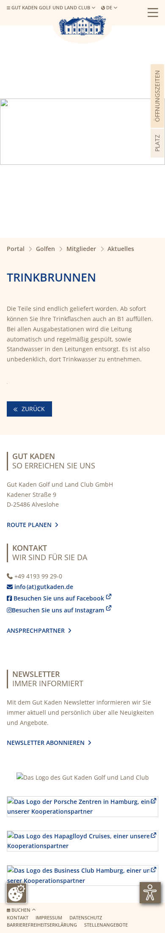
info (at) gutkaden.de (42, 587)
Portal (16, 249)
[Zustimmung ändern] (16, 893)
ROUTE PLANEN (31, 525)
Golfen (45, 249)
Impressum (49, 918)
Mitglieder (81, 249)
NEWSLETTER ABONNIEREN (47, 743)
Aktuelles (120, 249)
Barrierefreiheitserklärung (42, 925)
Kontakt (17, 918)
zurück (32, 409)
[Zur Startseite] (82, 25)
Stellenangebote (106, 925)
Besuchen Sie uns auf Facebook (55, 598)
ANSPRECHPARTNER (39, 630)
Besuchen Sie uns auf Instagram (55, 610)
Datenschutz (85, 918)
